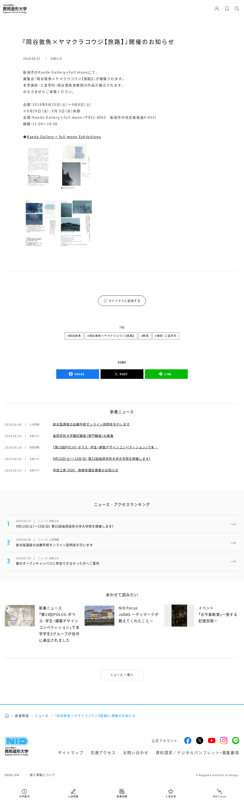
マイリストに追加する (124, 301)
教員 (146, 336)
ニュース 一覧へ (122, 675)
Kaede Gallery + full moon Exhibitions (64, 136)
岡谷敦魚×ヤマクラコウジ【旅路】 (112, 336)
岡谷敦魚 (75, 336)
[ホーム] (7, 715)
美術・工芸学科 (167, 336)
